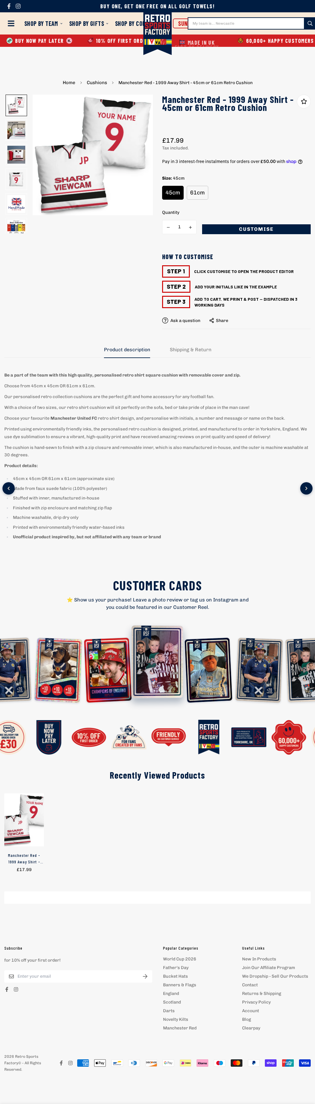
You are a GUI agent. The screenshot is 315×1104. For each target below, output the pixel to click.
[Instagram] (18, 6)
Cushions (97, 82)
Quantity (170, 212)
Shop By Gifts (86, 23)
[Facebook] (9, 6)
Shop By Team (41, 23)
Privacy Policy (256, 1002)
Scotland (172, 1002)
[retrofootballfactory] (157, 34)
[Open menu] (12, 23)
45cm (172, 192)
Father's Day (176, 967)
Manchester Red (180, 1028)
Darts (169, 1010)
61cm (197, 192)
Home (69, 82)
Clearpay (251, 1028)
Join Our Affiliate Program (268, 967)
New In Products (259, 959)
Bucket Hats (175, 976)
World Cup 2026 (179, 959)
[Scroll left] (8, 488)
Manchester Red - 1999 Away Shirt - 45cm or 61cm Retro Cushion (24, 859)
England (171, 993)
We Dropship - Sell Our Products (275, 976)
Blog (246, 1019)
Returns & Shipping (261, 993)
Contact (250, 985)
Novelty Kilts (175, 1019)
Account (250, 1010)
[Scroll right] (306, 488)
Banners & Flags (179, 985)
